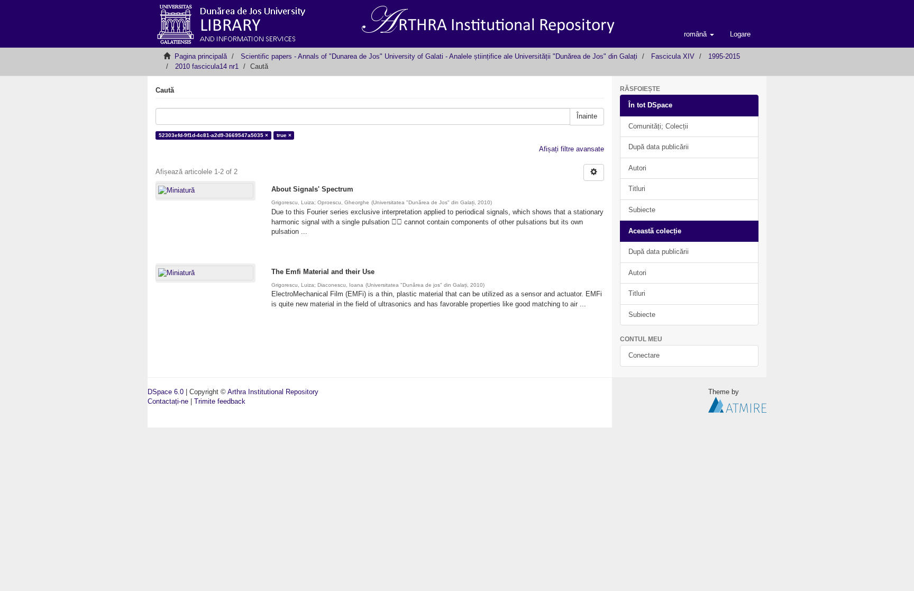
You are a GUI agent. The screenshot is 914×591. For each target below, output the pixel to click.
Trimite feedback (219, 401)
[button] (699, 34)
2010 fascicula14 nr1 (207, 66)
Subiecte (641, 210)
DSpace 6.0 (166, 392)
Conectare (644, 355)
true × (284, 135)
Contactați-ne (168, 401)
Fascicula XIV (672, 56)
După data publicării (658, 147)
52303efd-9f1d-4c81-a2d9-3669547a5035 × (213, 135)
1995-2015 (724, 56)
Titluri (636, 189)
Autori (637, 168)
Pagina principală (201, 56)
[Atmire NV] (737, 404)
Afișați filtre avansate (571, 149)
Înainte (587, 116)
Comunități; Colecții (658, 126)
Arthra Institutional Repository (272, 392)
